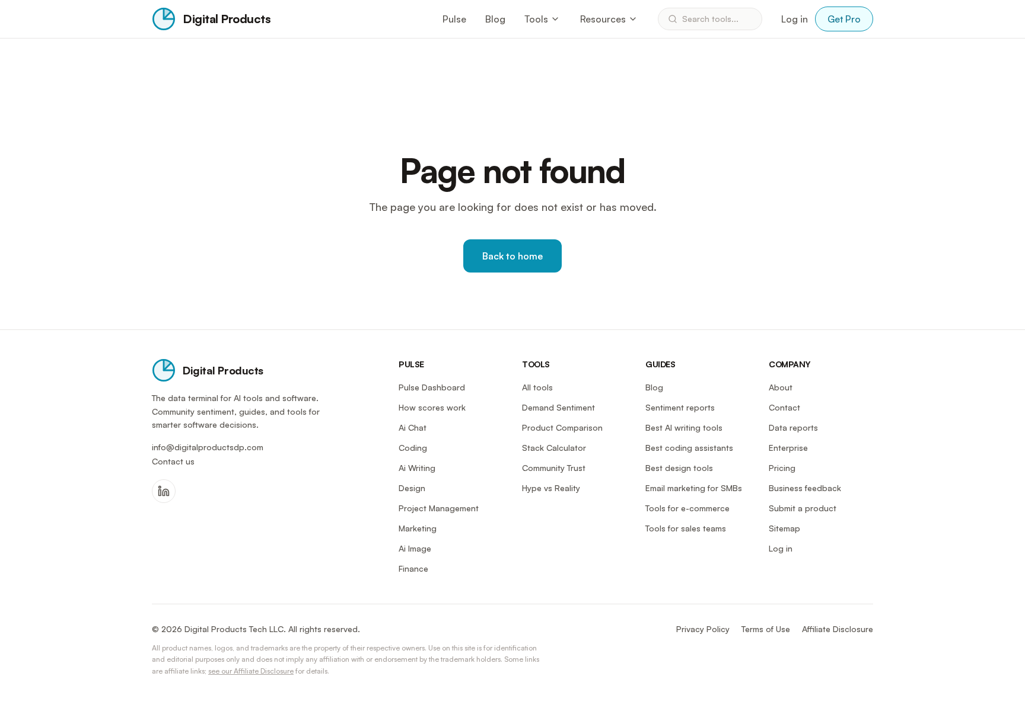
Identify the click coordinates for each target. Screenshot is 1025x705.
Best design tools (679, 468)
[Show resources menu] (633, 19)
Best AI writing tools (683, 427)
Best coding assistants (689, 448)
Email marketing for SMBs (693, 488)
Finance (413, 568)
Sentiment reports (680, 407)
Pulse (454, 19)
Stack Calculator (554, 448)
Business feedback (805, 488)
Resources (603, 19)
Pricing (782, 468)
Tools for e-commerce (687, 508)
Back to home (512, 256)
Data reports (793, 427)
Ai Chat (412, 427)
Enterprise (788, 448)
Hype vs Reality (551, 488)
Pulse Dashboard (432, 387)
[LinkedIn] (164, 491)
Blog (495, 19)
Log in (794, 19)
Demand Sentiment (558, 407)
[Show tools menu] (555, 19)
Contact (784, 407)
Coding (413, 448)
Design (412, 488)
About (780, 387)
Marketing (418, 528)
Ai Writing (417, 468)
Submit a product (802, 508)
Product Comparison (562, 427)
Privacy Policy (703, 629)
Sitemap (784, 528)
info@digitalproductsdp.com (207, 447)
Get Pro (844, 19)
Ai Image (415, 548)
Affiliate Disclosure (837, 629)
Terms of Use (765, 629)
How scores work (432, 407)
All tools (537, 387)
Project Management (439, 508)
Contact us (173, 461)
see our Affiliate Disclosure (251, 670)
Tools (536, 19)
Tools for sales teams (685, 528)
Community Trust (553, 468)
